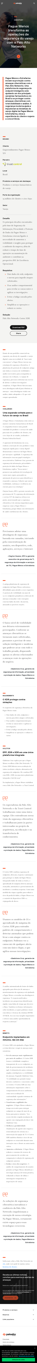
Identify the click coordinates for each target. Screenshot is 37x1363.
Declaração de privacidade (26, 1356)
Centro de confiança (8, 1342)
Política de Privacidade (23, 1292)
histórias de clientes (10, 1267)
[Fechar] (35, 1348)
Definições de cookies (18, 1359)
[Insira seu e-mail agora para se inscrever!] (18, 1287)
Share (18, 333)
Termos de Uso (7, 1293)
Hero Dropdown (18, 56)
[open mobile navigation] (2, 3)
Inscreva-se (9, 1297)
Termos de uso (7, 1345)
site (4, 1264)
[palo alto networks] (17, 3)
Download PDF (18, 327)
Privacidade (6, 1339)
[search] (34, 3)
